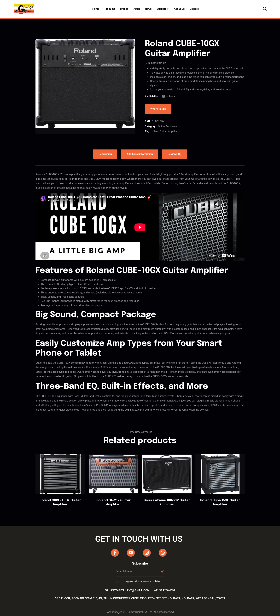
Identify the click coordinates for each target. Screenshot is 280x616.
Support (161, 8)
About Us (179, 8)
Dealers (194, 8)
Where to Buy (158, 108)
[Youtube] (131, 553)
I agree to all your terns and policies (142, 581)
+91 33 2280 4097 (164, 590)
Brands (124, 8)
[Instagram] (147, 553)
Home (95, 8)
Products (110, 8)
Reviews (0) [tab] (174, 154)
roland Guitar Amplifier (165, 131)
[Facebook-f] (115, 553)
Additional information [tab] (140, 154)
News (148, 8)
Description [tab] (105, 154)
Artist (137, 8)
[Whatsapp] (163, 553)
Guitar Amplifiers (167, 126)
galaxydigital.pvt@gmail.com (127, 590)
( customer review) (156, 62)
